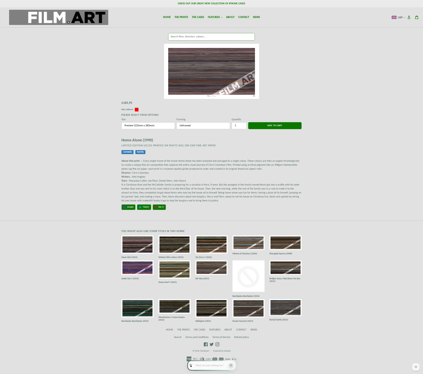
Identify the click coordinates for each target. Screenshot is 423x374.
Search (177, 337)
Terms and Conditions (197, 337)
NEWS (256, 17)
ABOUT (230, 17)
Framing (180, 119)
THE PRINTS (181, 17)
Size (123, 119)
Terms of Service (221, 337)
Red (136, 109)
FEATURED (216, 17)
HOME (167, 17)
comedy (127, 152)
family (140, 152)
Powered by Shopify (222, 351)
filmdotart (204, 351)
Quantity (236, 119)
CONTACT (243, 17)
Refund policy (241, 337)
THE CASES (198, 17)
